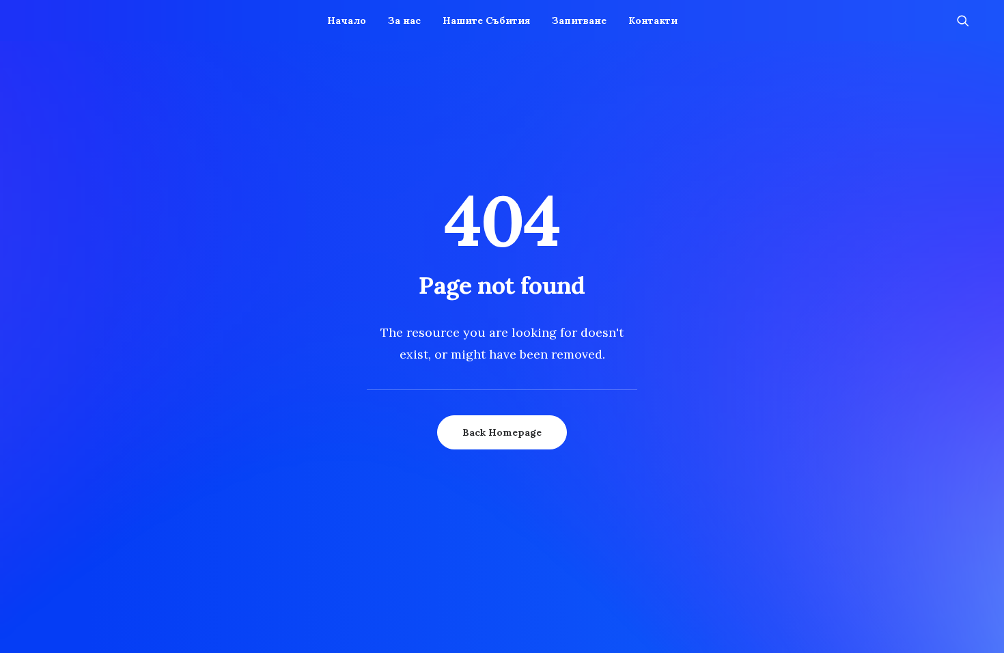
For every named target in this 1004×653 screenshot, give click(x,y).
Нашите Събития (486, 20)
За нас (404, 20)
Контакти (653, 20)
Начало (346, 20)
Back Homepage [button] (502, 432)
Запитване (579, 20)
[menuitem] (347, 20)
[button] (969, 20)
